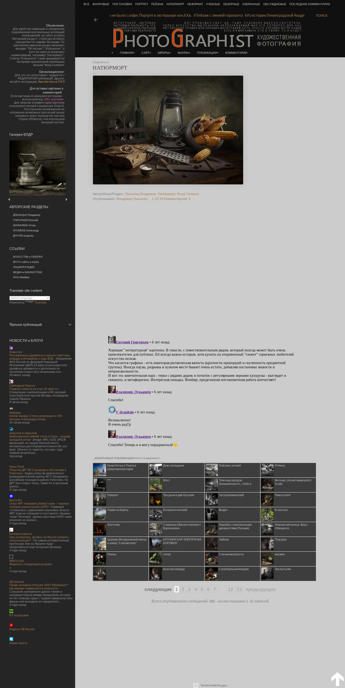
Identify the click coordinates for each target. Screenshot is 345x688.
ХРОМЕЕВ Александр (26, 230)
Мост (166, 480)
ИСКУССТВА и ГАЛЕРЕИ (27, 256)
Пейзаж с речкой (230, 465)
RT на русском (18, 615)
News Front (16, 466)
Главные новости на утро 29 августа (33, 389)
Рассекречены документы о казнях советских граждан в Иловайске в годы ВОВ (39, 357)
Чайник (224, 539)
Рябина (280, 465)
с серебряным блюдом (234, 569)
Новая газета (18, 643)
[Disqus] (201, 271)
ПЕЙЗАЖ (157, 4)
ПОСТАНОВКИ (122, 4)
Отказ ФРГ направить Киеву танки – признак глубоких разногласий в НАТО (39, 505)
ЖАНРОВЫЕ (100, 4)
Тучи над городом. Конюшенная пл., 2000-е (235, 482)
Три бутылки (283, 569)
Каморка (15, 412)
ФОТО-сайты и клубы (26, 261)
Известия (15, 352)
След (66, 199)
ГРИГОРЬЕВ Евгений (25, 220)
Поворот (113, 495)
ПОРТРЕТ (141, 4)
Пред (16, 199)
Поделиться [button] (101, 62)
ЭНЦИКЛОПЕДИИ (23, 267)
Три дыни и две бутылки (178, 495)
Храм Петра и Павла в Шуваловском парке (121, 467)
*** (109, 480)
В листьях (281, 510)
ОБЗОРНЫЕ (231, 4)
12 (230, 589)
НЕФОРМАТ (195, 4)
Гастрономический (231, 495)
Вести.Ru (15, 500)
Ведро (223, 510)
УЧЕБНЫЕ (213, 4)
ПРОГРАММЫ (21, 277)
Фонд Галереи (188, 194)
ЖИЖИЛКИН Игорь (24, 225)
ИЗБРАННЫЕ (251, 4)
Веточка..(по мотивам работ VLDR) (293, 482)
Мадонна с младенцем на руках (30, 564)
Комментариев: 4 (177, 199)
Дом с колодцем (173, 465)
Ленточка (113, 524)
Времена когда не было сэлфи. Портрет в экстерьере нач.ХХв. (145, 15)
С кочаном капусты (231, 554)
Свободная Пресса (22, 385)
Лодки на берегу (117, 510)
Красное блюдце (174, 569)
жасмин (280, 554)
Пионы (111, 554)
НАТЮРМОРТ (175, 4)
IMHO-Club (16, 561)
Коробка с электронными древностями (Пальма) (235, 526)
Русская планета (20, 534)
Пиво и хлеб (283, 495)
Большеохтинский (175, 510)
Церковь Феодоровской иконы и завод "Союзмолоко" (127, 541)
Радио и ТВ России (21, 629)
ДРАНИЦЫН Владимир (26, 215)
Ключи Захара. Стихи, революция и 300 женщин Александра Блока (35, 417)
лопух (167, 554)
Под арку (281, 539)
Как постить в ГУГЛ (51, 81)
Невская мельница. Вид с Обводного (291, 526)
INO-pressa (16, 581)
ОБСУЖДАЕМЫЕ (274, 4)
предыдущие (260, 589)
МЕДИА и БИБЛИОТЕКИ (27, 272)
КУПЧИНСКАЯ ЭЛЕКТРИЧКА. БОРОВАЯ (182, 541)
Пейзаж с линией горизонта (226, 15)
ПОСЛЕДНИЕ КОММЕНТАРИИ (309, 4)
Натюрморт (166, 194)
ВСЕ (86, 4)
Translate (41, 302)
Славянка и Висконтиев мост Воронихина (182, 526)
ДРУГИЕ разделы (23, 235)
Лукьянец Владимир (140, 194)
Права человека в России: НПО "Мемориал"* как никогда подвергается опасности (39, 586)
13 (239, 589)
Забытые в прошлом (23, 433)
